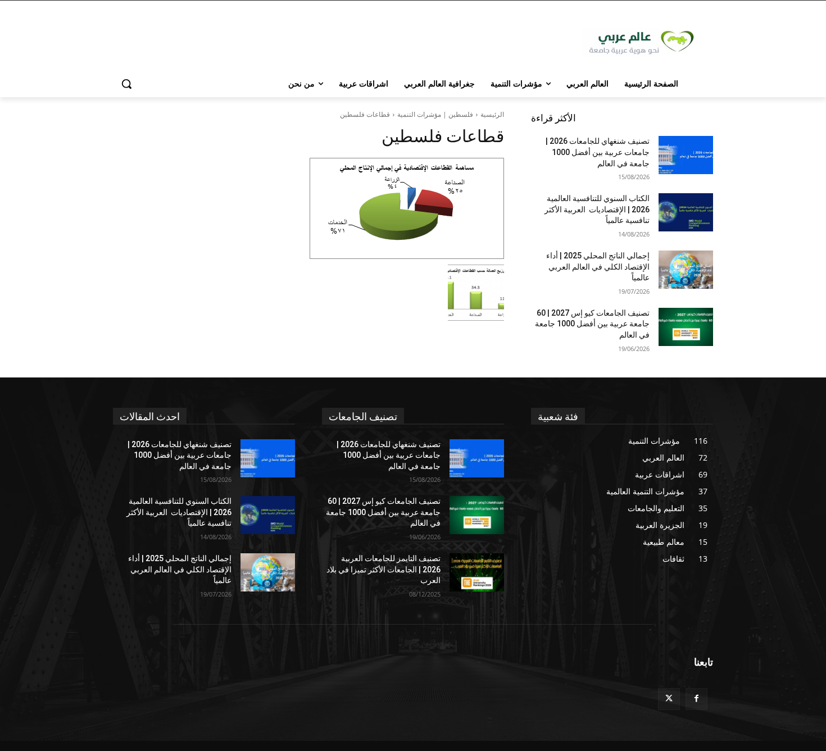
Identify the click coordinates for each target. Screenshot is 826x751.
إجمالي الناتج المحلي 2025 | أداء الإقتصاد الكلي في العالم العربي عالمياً (598, 266)
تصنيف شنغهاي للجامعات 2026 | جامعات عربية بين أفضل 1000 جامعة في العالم (598, 151)
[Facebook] (696, 699)
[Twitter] (669, 699)
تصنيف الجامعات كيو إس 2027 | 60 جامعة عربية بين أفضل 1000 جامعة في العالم (592, 323)
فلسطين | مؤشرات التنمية (435, 114)
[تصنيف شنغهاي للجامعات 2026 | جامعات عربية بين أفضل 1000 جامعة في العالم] (686, 155)
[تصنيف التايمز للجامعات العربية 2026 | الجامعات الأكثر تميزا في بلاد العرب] (477, 572)
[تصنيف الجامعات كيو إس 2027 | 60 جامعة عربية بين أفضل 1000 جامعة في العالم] (686, 327)
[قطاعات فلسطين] (308, 208)
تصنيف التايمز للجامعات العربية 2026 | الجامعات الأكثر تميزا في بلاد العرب (383, 569)
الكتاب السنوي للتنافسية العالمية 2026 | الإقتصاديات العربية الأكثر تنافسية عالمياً (597, 209)
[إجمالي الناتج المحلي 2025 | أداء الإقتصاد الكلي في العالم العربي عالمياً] (686, 270)
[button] (126, 83)
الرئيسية (492, 114)
